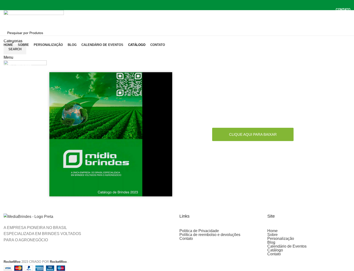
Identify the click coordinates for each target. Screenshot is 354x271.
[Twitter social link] (171, 3)
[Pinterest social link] (188, 3)
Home (8, 64)
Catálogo (275, 250)
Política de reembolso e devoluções (209, 235)
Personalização (280, 239)
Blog (271, 242)
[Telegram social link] (188, 16)
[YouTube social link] (182, 3)
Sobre (272, 235)
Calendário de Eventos (287, 246)
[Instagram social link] (177, 3)
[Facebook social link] (166, 3)
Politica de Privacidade (199, 231)
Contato (186, 239)
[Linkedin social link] (182, 16)
